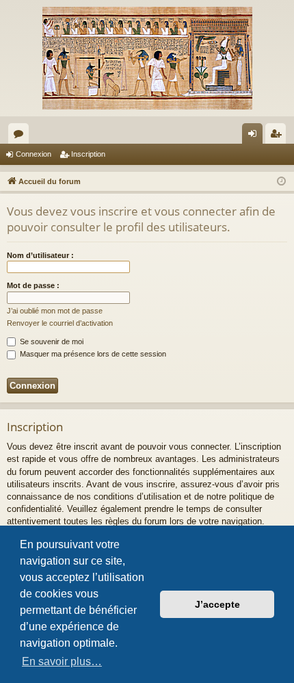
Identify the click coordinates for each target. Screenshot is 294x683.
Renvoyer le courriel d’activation (60, 323)
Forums (21, 136)
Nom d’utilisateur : (40, 255)
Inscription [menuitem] (278, 136)
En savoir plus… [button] (62, 661)
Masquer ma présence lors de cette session (92, 354)
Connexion (33, 154)
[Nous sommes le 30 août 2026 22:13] (281, 182)
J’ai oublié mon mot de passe (55, 311)
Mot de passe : (33, 285)
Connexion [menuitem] (255, 136)
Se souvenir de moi (50, 341)
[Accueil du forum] (147, 58)
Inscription (88, 154)
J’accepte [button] (217, 604)
